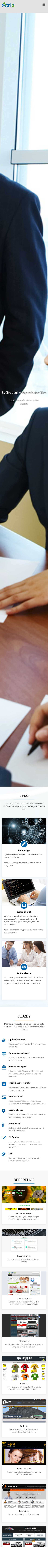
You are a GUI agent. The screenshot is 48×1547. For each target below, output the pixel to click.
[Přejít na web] (26, 1198)
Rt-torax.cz (24, 1341)
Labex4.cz (24, 1511)
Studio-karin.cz (24, 1468)
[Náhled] (22, 1198)
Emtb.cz (24, 1426)
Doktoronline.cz (24, 1298)
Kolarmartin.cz (24, 1256)
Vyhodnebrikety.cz (24, 1213)
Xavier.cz (24, 1383)
